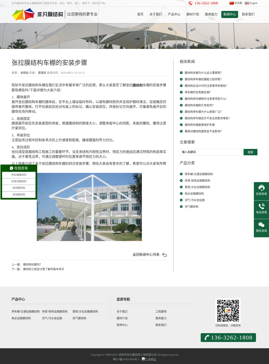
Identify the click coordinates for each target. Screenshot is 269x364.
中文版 (238, 3)
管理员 (42, 72)
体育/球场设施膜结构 (197, 180)
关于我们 (155, 14)
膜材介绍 (192, 14)
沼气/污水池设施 (195, 200)
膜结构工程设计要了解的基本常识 (43, 269)
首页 (140, 14)
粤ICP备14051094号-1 (126, 359)
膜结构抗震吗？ (32, 264)
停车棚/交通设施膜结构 (199, 174)
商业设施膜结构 (194, 193)
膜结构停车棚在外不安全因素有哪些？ (208, 118)
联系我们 (248, 14)
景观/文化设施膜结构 (197, 187)
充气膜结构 (191, 206)
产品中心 (174, 14)
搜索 (250, 152)
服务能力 (211, 14)
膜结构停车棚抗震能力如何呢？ (204, 79)
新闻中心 (229, 14)
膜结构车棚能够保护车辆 (200, 124)
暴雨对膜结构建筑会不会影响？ (204, 131)
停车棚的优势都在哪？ (198, 92)
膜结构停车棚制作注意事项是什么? (206, 98)
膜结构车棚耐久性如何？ (200, 105)
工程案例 (161, 311)
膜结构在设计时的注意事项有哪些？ (206, 85)
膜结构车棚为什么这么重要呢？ (204, 72)
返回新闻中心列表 (146, 254)
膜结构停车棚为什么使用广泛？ (204, 111)
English (253, 3)
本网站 (24, 72)
